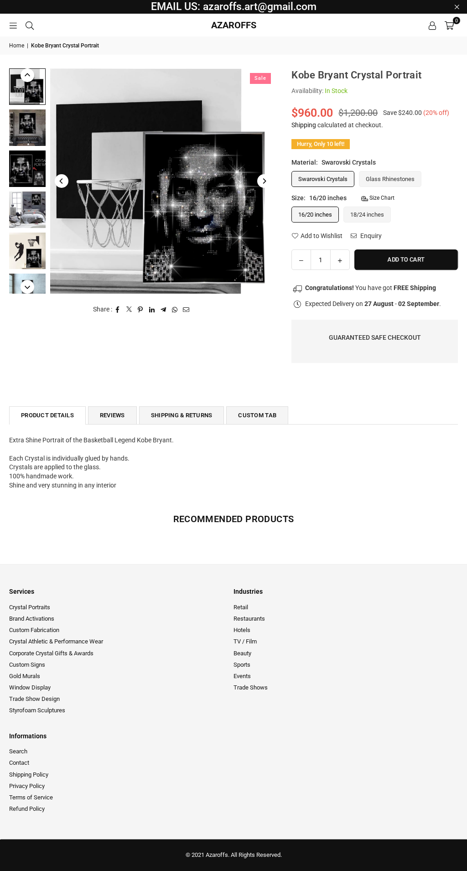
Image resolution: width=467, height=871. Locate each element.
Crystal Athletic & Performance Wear (56, 641)
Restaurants (249, 618)
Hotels (242, 630)
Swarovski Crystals (323, 179)
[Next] (264, 181)
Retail (241, 607)
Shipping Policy (28, 774)
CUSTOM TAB (257, 415)
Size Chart (381, 198)
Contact (19, 762)
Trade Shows (251, 687)
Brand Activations (31, 618)
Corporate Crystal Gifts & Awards (51, 653)
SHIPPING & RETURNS (182, 415)
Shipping (303, 125)
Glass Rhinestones (390, 179)
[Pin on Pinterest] (140, 309)
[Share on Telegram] (163, 309)
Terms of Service (31, 797)
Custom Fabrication (34, 630)
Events (242, 676)
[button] (449, 25)
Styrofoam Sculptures (37, 710)
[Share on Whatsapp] (174, 309)
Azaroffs (233, 25)
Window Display (30, 687)
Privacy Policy (27, 786)
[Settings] (432, 25)
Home (16, 45)
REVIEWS (112, 415)
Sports (242, 664)
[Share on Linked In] (152, 309)
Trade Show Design (34, 698)
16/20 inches (315, 214)
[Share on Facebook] (117, 309)
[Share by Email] (186, 309)
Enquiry (370, 235)
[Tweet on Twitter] (129, 309)
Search (18, 751)
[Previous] (61, 181)
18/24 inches (367, 214)
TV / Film (245, 641)
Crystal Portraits (29, 607)
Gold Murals (24, 676)
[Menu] (13, 25)
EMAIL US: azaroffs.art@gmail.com (234, 6)
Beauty (242, 653)
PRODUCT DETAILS (47, 415)
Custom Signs (27, 664)
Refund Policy (27, 808)
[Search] (29, 25)
